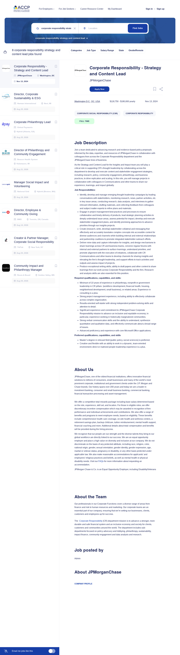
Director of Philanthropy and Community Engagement (31, 152)
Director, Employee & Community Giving (27, 212)
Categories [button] (76, 50)
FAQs (101, 461)
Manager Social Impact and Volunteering (31, 184)
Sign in (149, 9)
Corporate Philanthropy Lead (32, 122)
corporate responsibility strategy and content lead (60, 38)
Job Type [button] (91, 50)
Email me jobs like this (22, 651)
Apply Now (99, 89)
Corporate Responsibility (90, 521)
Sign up (160, 9)
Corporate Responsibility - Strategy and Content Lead (31, 68)
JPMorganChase (100, 80)
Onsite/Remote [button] (136, 50)
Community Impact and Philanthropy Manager (28, 267)
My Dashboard (115, 9)
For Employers (46, 9)
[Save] (56, 66)
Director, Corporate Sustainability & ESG (27, 96)
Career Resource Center (91, 9)
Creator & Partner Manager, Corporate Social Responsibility (34, 240)
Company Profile (83, 583)
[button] (161, 89)
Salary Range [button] (107, 50)
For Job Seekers (66, 9)
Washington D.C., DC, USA (87, 101)
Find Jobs (138, 28)
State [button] (121, 50)
